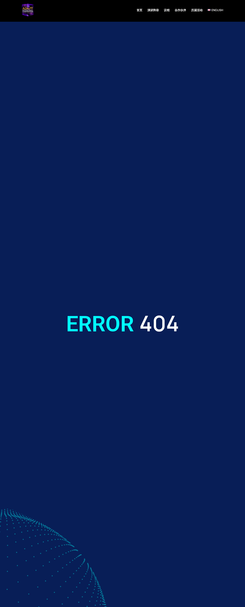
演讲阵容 (153, 10)
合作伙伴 (180, 10)
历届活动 (197, 10)
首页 (139, 10)
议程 (167, 10)
